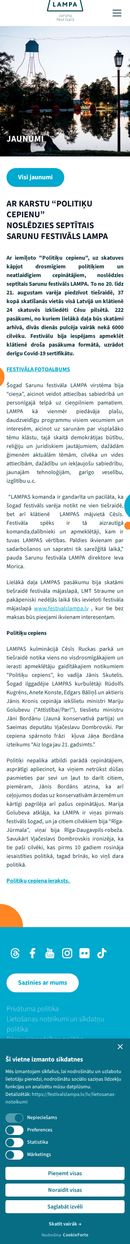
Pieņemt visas (65, 1173)
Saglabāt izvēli (65, 1207)
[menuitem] (65, 1009)
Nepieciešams (42, 1117)
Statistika (37, 1142)
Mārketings (39, 1154)
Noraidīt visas (65, 1190)
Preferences (39, 1130)
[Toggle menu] (117, 13)
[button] (120, 1046)
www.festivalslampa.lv (61, 608)
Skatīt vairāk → (65, 1224)
